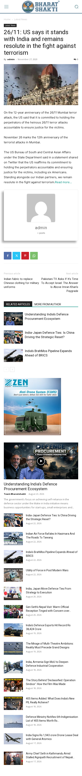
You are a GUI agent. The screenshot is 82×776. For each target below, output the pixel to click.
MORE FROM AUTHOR (48, 304)
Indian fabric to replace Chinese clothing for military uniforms (21, 283)
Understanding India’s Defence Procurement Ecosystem (30, 486)
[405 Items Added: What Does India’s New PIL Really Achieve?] (13, 703)
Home (7, 19)
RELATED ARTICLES (18, 304)
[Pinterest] (25, 255)
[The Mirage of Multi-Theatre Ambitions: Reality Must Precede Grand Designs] (13, 648)
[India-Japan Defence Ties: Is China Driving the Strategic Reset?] (13, 337)
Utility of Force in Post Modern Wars (47, 570)
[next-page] (12, 369)
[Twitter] (16, 255)
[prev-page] (6, 369)
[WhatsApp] (34, 255)
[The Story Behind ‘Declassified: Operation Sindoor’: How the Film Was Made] (13, 685)
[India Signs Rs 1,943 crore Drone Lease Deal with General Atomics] (13, 738)
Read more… (63, 182)
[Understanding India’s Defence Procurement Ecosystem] (13, 318)
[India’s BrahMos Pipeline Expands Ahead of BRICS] (13, 355)
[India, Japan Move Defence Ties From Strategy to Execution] (13, 593)
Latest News (20, 19)
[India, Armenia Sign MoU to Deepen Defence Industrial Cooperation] (13, 666)
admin (11, 59)
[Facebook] (7, 255)
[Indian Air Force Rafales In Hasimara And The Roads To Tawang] (13, 538)
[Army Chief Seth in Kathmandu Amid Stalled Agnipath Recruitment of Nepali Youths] (13, 758)
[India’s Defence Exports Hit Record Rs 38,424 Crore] (13, 630)
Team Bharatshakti (15, 493)
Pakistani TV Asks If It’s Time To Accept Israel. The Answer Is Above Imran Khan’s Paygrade (59, 285)
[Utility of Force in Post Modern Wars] (13, 575)
